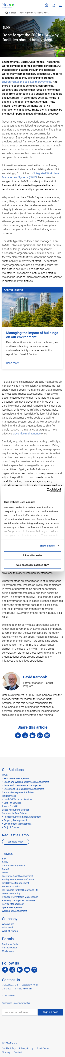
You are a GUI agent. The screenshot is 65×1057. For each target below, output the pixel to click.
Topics (7, 853)
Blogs (13, 13)
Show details (47, 545)
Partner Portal (9, 947)
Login (53, 5)
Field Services (9, 796)
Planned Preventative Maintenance (20, 897)
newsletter (24, 1003)
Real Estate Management (16, 778)
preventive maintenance (26, 433)
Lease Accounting (11, 893)
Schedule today (16, 841)
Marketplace (8, 951)
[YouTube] (27, 970)
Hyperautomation (11, 886)
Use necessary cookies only (32, 564)
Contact (18, 1052)
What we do (8, 927)
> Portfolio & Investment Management (21, 816)
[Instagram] (34, 970)
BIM (4, 858)
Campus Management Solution (18, 792)
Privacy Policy (26, 1048)
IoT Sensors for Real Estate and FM (20, 890)
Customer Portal (10, 944)
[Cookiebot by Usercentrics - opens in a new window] (46, 490)
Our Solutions (13, 770)
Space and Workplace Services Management (26, 782)
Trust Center (43, 1048)
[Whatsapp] (40, 735)
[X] (25, 735)
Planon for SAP (10, 806)
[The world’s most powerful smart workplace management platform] (8, 5)
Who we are (8, 924)
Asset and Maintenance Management (22, 785)
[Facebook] (18, 735)
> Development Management (17, 823)
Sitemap (6, 1052)
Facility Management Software (18, 879)
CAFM (5, 862)
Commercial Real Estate (14, 813)
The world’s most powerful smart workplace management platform (6, 12)
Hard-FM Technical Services (18, 799)
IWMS (5, 775)
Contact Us (11, 980)
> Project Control (10, 827)
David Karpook (35, 677)
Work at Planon (10, 931)
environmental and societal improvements (26, 81)
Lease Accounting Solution (16, 809)
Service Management (13, 904)
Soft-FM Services (12, 803)
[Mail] (47, 735)
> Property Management (14, 820)
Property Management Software (18, 900)
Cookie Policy (9, 1048)
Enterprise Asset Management (17, 876)
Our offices (9, 995)
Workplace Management (14, 911)
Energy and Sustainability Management (24, 789)
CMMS (5, 869)
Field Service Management (15, 883)
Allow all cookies (32, 555)
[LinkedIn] (33, 735)
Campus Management (13, 865)
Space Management (12, 907)
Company (9, 919)
